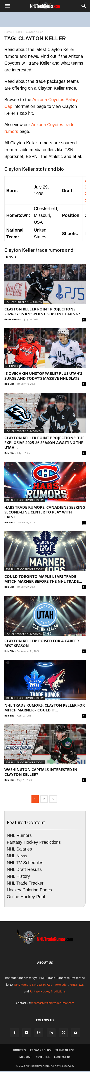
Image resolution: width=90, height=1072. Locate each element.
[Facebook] (14, 1032)
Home (8, 32)
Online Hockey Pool (26, 896)
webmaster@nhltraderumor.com (52, 1003)
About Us (19, 1050)
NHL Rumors (19, 835)
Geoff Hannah (12, 319)
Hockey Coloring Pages (29, 889)
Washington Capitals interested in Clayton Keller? (40, 772)
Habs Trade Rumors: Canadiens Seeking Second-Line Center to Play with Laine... (44, 512)
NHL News (12, 366)
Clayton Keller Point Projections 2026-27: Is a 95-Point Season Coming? (42, 311)
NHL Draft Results (24, 869)
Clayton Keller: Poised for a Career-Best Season (42, 643)
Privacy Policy (40, 1050)
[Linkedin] (51, 1032)
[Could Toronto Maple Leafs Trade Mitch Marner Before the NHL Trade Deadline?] (45, 551)
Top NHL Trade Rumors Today (24, 500)
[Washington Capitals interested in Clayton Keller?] (45, 744)
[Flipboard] (26, 1032)
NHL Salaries (19, 849)
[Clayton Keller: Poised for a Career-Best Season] (45, 616)
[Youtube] (75, 1032)
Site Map (25, 1057)
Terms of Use (64, 1050)
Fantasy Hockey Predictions (24, 301)
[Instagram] (39, 1032)
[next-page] (53, 799)
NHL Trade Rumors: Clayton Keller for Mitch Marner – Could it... (44, 708)
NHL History (18, 876)
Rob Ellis (9, 383)
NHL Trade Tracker (25, 883)
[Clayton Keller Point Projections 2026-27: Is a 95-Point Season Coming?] (45, 284)
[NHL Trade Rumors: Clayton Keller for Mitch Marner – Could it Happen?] (45, 680)
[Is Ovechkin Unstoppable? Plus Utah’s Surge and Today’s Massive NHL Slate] (45, 348)
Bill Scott (9, 522)
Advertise (43, 1057)
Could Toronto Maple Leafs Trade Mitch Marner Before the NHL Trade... (43, 579)
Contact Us (62, 1057)
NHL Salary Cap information (50, 985)
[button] (7, 6)
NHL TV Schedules (25, 862)
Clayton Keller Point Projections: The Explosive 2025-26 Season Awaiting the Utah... (44, 442)
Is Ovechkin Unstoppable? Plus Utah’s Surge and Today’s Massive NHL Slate (43, 376)
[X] (63, 1032)
